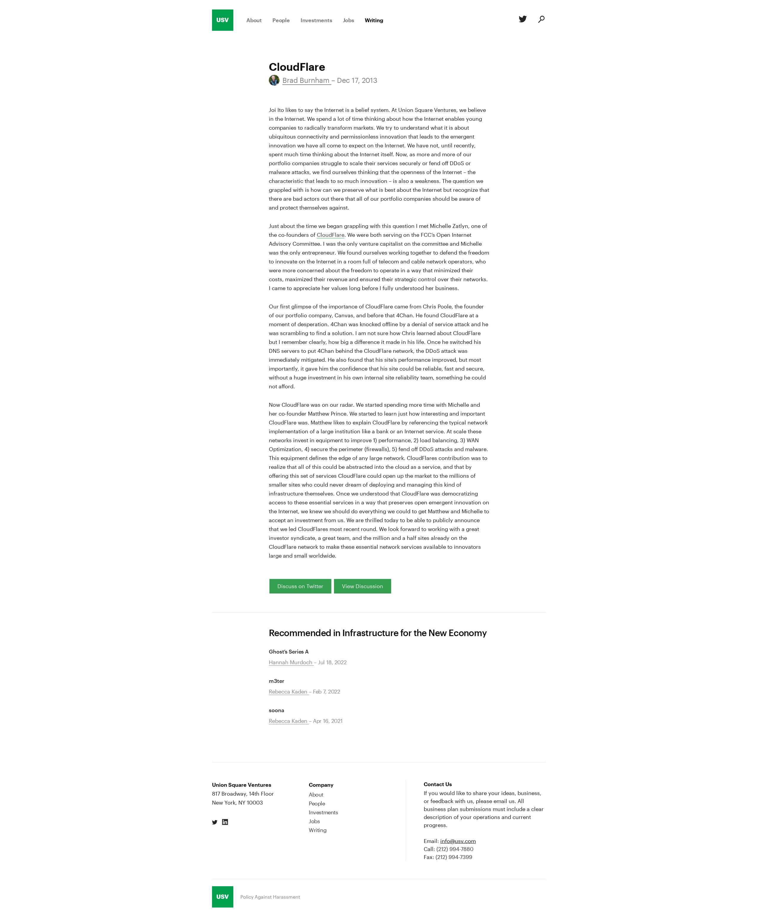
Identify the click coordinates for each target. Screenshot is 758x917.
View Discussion (362, 586)
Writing (374, 20)
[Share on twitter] (215, 822)
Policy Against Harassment (270, 897)
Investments (316, 20)
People (281, 20)
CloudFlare (330, 234)
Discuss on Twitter (300, 586)
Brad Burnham (306, 80)
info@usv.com (458, 841)
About (254, 20)
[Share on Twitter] (522, 20)
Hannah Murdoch (291, 662)
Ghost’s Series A (289, 651)
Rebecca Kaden (289, 691)
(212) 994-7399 (454, 857)
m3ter (276, 681)
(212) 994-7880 (454, 849)
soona (276, 710)
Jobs (348, 20)
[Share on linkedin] (225, 822)
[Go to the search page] (541, 20)
